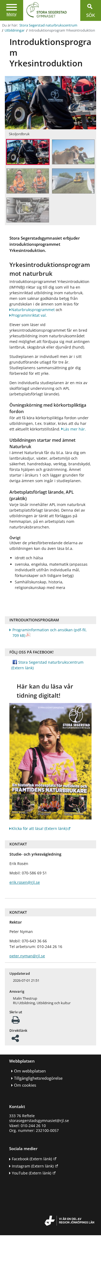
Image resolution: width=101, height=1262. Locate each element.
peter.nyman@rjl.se (27, 955)
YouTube (31, 1173)
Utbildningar (15, 30)
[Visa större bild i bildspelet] (28, 152)
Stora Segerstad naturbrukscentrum (48, 25)
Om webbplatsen (30, 1071)
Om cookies (25, 1085)
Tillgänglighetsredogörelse (38, 1078)
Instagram (33, 1166)
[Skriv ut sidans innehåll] (16, 1021)
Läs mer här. (74, 429)
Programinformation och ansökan (49, 632)
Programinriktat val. (29, 315)
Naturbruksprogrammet (33, 309)
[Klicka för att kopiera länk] (15, 1039)
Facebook (32, 1158)
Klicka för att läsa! (39, 828)
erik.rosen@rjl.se (24, 882)
